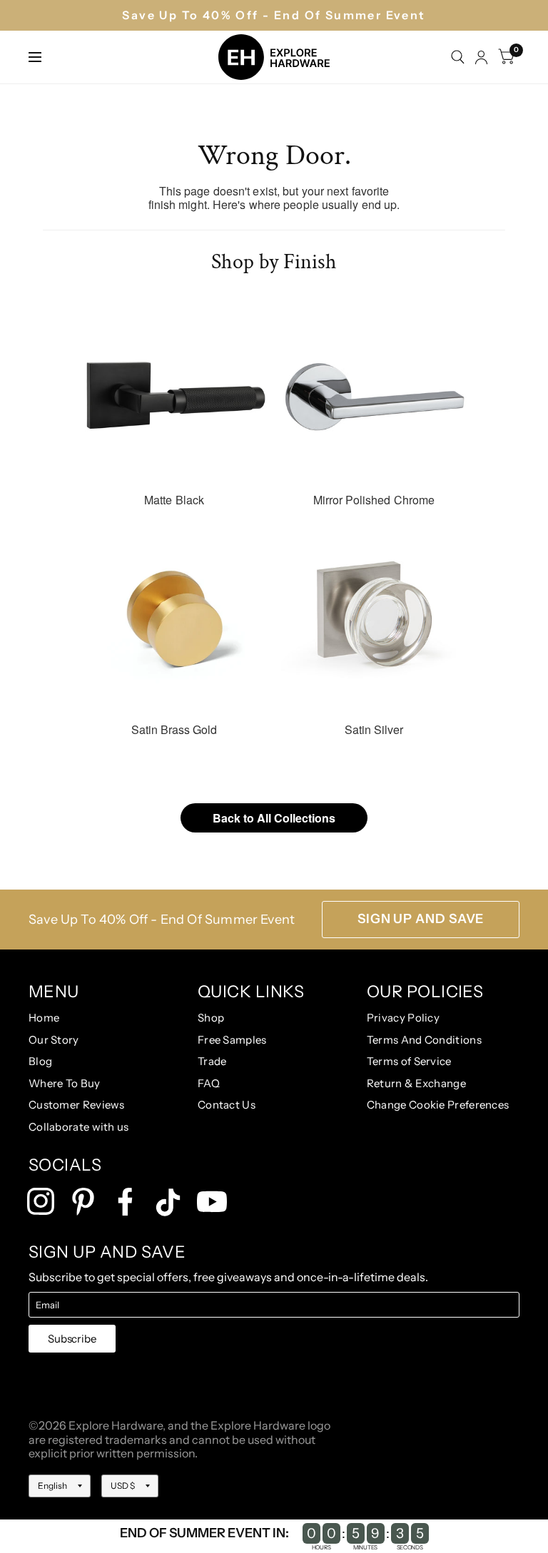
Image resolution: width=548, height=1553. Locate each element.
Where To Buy (65, 1083)
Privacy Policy (403, 1017)
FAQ (209, 1083)
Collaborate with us (79, 1127)
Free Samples (232, 1040)
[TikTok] (168, 1202)
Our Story (54, 1040)
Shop (211, 1017)
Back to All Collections (274, 818)
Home (44, 1017)
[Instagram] (41, 1202)
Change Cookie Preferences (438, 1104)
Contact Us (226, 1104)
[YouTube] (212, 1202)
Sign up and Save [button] (420, 919)
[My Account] (481, 57)
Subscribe (72, 1338)
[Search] (458, 57)
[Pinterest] (83, 1202)
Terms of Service (409, 1061)
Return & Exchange (416, 1083)
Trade (212, 1061)
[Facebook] (125, 1202)
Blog (40, 1061)
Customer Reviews (77, 1104)
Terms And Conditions (424, 1040)
